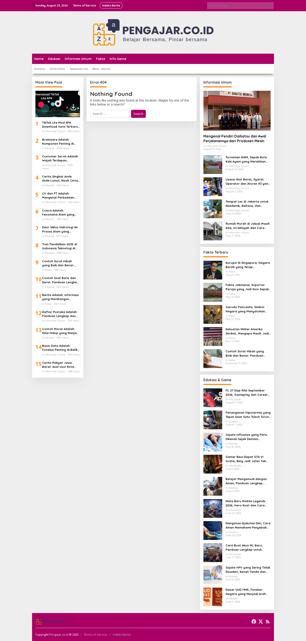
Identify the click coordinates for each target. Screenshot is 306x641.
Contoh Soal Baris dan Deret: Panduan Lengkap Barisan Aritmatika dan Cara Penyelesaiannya (60, 280)
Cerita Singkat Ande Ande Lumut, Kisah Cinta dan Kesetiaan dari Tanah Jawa (60, 178)
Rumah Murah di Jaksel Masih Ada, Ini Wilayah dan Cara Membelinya (248, 226)
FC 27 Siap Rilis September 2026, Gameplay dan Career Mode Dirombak (247, 392)
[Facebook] (254, 621)
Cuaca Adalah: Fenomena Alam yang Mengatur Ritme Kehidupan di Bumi (58, 212)
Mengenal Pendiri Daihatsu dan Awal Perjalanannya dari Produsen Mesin (234, 138)
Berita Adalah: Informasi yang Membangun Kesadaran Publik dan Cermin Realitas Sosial (60, 297)
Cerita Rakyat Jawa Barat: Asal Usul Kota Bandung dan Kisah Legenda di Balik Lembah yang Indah (61, 365)
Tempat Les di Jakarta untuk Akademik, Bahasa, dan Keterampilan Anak (247, 203)
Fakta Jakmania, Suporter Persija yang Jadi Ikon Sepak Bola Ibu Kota (247, 287)
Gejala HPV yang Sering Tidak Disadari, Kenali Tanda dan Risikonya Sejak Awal (248, 569)
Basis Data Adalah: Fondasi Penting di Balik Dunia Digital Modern (60, 348)
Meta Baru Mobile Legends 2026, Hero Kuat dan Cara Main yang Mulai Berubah (245, 503)
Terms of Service (95, 634)
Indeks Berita (122, 634)
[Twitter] (261, 621)
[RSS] (268, 621)
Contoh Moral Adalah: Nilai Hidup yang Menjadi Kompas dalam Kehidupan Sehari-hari (60, 331)
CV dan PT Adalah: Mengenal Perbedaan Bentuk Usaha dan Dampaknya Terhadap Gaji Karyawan (58, 195)
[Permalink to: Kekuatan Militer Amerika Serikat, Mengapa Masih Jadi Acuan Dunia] (212, 336)
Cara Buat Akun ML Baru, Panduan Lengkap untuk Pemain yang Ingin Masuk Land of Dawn (244, 547)
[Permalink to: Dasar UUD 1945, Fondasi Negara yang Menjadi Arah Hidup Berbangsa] (212, 596)
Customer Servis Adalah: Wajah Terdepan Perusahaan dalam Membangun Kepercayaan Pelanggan (60, 158)
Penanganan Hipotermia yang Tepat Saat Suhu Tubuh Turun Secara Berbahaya (248, 415)
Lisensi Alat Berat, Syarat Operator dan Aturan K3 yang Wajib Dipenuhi (248, 181)
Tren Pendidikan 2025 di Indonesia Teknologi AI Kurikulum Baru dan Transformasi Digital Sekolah (59, 246)
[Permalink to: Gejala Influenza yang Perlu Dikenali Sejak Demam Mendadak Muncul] (212, 442)
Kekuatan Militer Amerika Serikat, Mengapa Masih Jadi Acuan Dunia (247, 331)
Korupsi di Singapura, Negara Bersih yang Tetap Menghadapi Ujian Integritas (248, 265)
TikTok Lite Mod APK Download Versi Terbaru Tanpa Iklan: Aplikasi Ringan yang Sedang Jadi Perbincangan (60, 125)
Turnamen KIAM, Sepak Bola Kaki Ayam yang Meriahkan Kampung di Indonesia (246, 159)
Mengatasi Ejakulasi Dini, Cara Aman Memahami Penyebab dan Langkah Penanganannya (248, 525)
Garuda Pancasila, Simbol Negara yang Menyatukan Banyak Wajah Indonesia (245, 309)
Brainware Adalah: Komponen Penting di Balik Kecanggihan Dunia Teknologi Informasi (60, 142)
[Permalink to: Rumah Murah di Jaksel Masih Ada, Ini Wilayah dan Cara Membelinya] (212, 230)
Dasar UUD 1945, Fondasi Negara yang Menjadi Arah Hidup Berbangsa (246, 592)
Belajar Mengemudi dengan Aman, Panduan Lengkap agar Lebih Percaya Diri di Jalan (246, 481)
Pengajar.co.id (58, 635)
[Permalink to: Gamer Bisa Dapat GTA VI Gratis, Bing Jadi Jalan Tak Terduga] (212, 464)
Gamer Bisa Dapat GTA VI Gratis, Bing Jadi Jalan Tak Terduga (246, 459)
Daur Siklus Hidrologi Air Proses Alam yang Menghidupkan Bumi (60, 229)
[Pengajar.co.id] (153, 32)
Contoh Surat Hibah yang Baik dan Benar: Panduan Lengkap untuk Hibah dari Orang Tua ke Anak (60, 263)
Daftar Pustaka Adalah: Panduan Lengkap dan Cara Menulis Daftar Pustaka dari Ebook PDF (60, 314)
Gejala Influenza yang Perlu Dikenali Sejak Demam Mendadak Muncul (246, 437)
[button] (270, 5)
